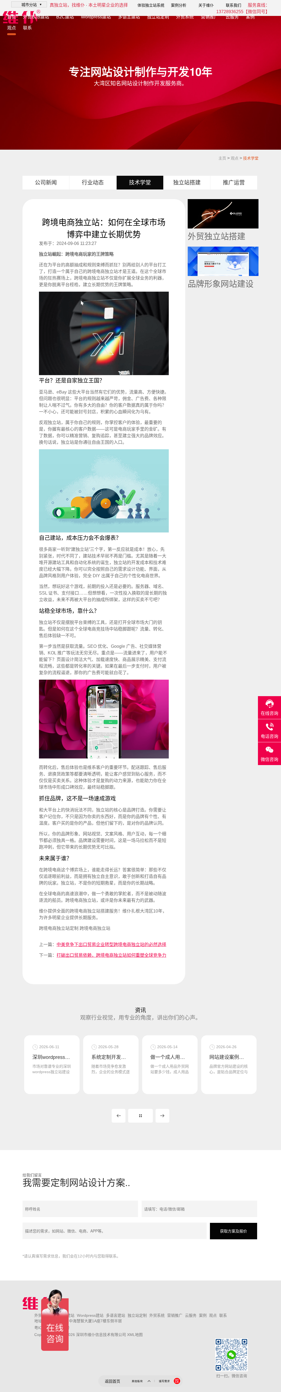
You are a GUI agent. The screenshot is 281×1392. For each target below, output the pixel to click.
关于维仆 (206, 5)
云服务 (232, 17)
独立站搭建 (187, 183)
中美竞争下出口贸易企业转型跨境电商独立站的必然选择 (111, 944)
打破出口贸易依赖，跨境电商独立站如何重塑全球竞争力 (111, 955)
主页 (222, 158)
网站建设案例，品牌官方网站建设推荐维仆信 (228, 1057)
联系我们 (233, 5)
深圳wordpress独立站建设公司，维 (51, 1057)
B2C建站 (65, 17)
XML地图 (135, 1334)
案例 (250, 17)
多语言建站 (129, 17)
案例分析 (178, 5)
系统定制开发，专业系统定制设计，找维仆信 (110, 1057)
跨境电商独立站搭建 (89, 911)
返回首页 (112, 1381)
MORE (140, 1116)
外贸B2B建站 (36, 17)
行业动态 (93, 183)
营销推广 (209, 17)
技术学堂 (250, 158)
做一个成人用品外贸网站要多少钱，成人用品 (169, 1057)
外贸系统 (185, 17)
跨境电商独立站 (102, 271)
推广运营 (234, 183)
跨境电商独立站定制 (58, 928)
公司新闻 (46, 183)
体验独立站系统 (150, 5)
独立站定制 (158, 17)
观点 (11, 28)
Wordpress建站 (96, 17)
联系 (27, 28)
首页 (11, 17)
